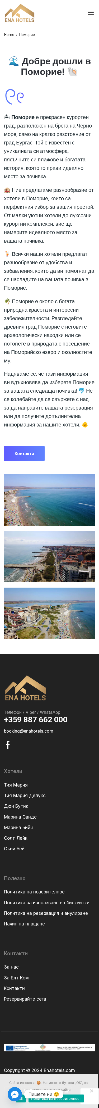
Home (9, 35)
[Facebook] (8, 745)
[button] (91, 13)
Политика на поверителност (56, 1098)
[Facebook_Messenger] (15, 1094)
